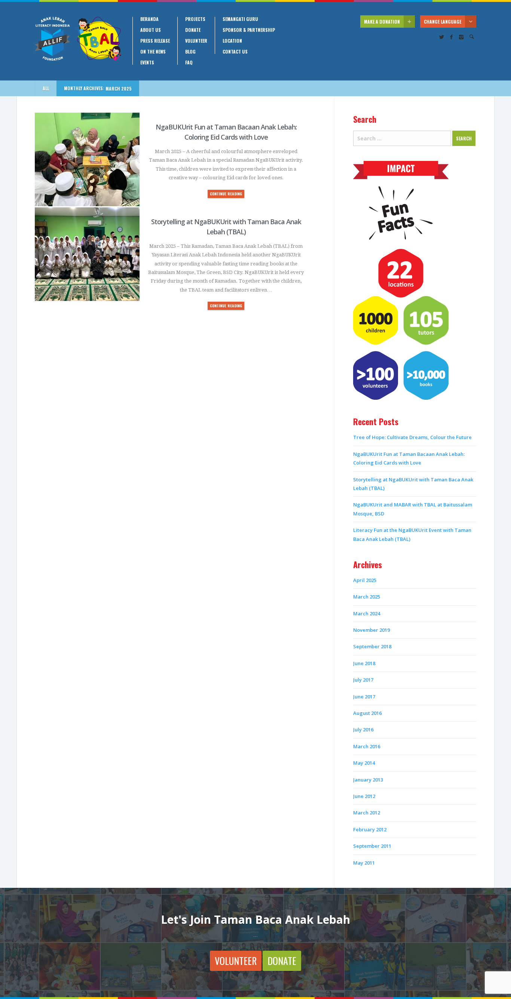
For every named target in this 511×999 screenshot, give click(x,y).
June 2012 (364, 796)
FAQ (189, 62)
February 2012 (369, 829)
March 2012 (366, 812)
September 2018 (372, 646)
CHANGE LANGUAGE (442, 21)
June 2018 (364, 663)
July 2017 (363, 679)
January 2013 (368, 779)
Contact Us (235, 51)
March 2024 (366, 613)
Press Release (155, 41)
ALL (46, 88)
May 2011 (364, 862)
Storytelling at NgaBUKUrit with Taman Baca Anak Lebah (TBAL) (226, 226)
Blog (190, 51)
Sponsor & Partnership (249, 30)
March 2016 (366, 746)
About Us (150, 30)
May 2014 (364, 762)
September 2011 (372, 846)
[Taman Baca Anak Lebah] (78, 39)
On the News (153, 51)
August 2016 (367, 713)
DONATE (281, 960)
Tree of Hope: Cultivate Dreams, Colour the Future (412, 437)
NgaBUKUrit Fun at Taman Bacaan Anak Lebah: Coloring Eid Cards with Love (226, 131)
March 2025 (366, 596)
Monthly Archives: (98, 88)
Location (232, 41)
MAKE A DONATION (382, 21)
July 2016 (363, 729)
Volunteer (196, 41)
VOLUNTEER (236, 960)
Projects (195, 19)
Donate (193, 30)
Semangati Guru (240, 19)
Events (147, 62)
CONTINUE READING (226, 194)
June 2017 (364, 696)
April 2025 (364, 580)
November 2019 (371, 630)
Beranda (149, 19)
